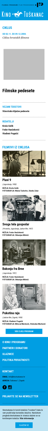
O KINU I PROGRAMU (13, 342)
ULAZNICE (8, 354)
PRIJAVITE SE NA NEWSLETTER (20, 396)
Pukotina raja (11, 313)
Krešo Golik (7, 126)
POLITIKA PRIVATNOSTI (15, 360)
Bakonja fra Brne (13, 269)
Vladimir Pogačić (10, 133)
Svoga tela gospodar (15, 224)
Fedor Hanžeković (10, 129)
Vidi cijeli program (24, 331)
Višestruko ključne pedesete (15, 111)
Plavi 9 (6, 180)
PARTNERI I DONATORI (15, 348)
